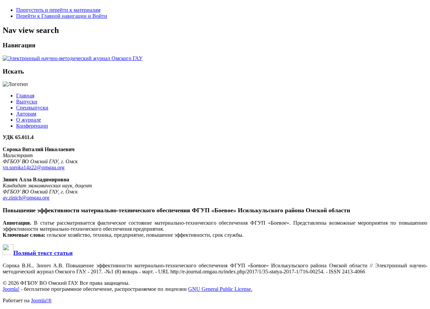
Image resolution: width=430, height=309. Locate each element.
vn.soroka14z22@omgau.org (33, 167)
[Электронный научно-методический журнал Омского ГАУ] (72, 58)
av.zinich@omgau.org (26, 198)
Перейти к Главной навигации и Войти (61, 16)
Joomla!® (41, 300)
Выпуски (26, 101)
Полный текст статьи (43, 253)
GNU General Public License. (220, 289)
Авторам (26, 114)
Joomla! (11, 289)
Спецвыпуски (32, 108)
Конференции (32, 126)
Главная (25, 95)
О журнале (28, 120)
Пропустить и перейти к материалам (58, 10)
